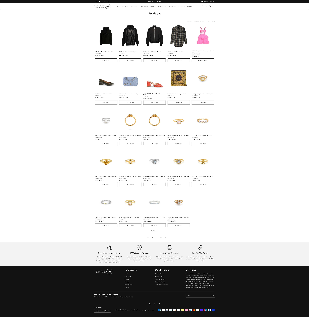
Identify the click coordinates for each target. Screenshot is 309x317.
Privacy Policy (159, 274)
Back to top (154, 231)
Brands (127, 279)
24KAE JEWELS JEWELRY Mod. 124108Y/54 (130, 135)
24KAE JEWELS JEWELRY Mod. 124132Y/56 (202, 135)
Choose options (203, 60)
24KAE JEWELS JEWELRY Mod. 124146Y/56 (130, 176)
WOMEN (124, 6)
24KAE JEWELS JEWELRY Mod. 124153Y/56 (178, 176)
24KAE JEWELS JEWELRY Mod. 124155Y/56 (202, 176)
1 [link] (143, 238)
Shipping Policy (160, 282)
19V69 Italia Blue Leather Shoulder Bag (128, 94)
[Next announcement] (178, 1)
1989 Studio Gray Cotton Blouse (175, 51)
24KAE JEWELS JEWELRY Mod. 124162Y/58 (130, 217)
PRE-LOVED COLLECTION (176, 6)
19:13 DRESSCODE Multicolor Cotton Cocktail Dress (203, 51)
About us (127, 274)
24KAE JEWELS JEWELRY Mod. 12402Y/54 (202, 94)
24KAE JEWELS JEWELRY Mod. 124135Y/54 (105, 176)
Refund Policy (159, 276)
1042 (161, 238)
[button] (206, 6)
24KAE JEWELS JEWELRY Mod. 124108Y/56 (154, 135)
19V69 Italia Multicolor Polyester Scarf (177, 94)
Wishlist (127, 282)
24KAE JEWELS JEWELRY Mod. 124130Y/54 (178, 135)
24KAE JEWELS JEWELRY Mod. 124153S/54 (154, 176)
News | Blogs (128, 285)
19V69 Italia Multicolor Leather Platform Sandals (153, 94)
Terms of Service (160, 279)
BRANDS (190, 6)
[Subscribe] (213, 295)
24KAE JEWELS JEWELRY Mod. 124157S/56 (105, 217)
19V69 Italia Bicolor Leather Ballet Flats (104, 94)
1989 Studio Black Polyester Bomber (152, 51)
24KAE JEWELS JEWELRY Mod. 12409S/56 (105, 135)
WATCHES (133, 6)
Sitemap (127, 287)
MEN (116, 6)
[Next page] (165, 237)
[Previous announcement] (131, 1)
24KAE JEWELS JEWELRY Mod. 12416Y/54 (178, 217)
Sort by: (189, 21)
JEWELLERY (161, 6)
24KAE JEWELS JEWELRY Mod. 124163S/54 (154, 217)
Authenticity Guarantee (162, 285)
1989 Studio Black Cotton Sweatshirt (103, 51)
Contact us (128, 276)
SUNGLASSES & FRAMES (147, 6)
